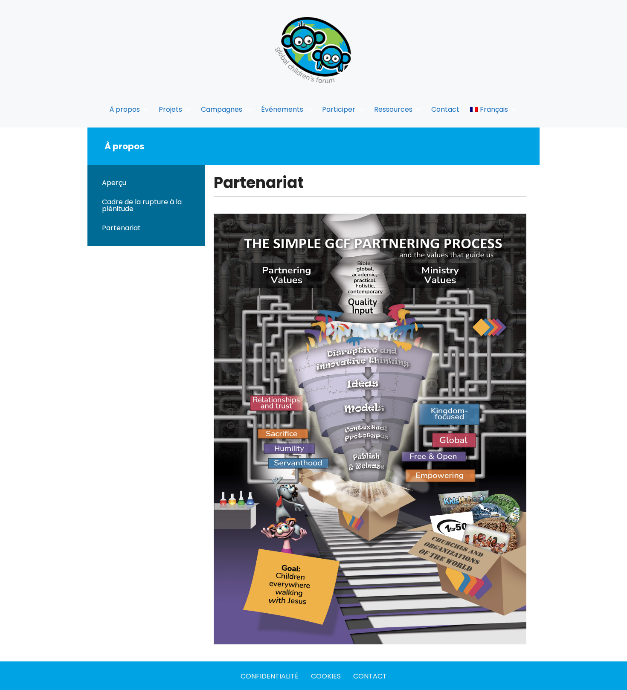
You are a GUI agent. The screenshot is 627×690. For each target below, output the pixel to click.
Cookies (326, 676)
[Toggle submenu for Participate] (361, 109)
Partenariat (121, 228)
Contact (370, 676)
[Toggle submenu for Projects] (188, 109)
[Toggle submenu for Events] (309, 109)
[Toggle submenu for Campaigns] (248, 109)
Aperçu (114, 183)
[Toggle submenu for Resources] (418, 109)
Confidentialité (270, 676)
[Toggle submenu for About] (146, 109)
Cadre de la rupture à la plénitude (142, 205)
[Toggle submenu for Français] (514, 109)
